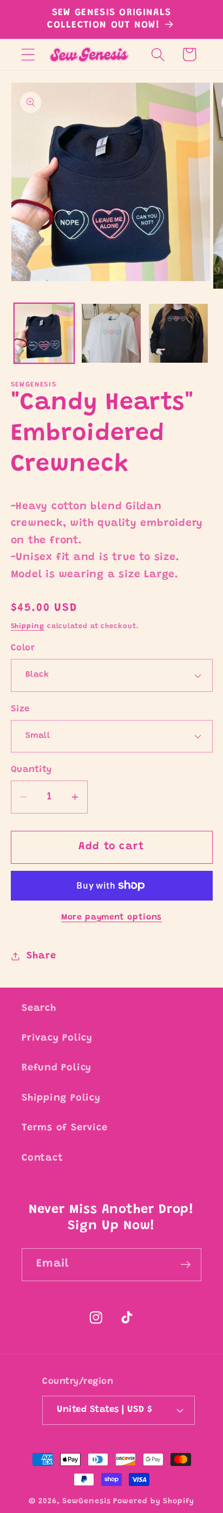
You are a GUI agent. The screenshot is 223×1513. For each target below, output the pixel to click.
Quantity (31, 769)
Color (23, 648)
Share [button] (41, 956)
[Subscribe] (185, 1264)
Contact (42, 1158)
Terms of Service (64, 1128)
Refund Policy (56, 1068)
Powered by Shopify (153, 1501)
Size (20, 709)
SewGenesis (86, 1501)
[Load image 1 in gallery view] (44, 333)
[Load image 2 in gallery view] (111, 333)
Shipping (27, 626)
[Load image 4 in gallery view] (178, 333)
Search (39, 1009)
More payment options (111, 918)
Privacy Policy (57, 1038)
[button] (27, 54)
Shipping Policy (61, 1098)
